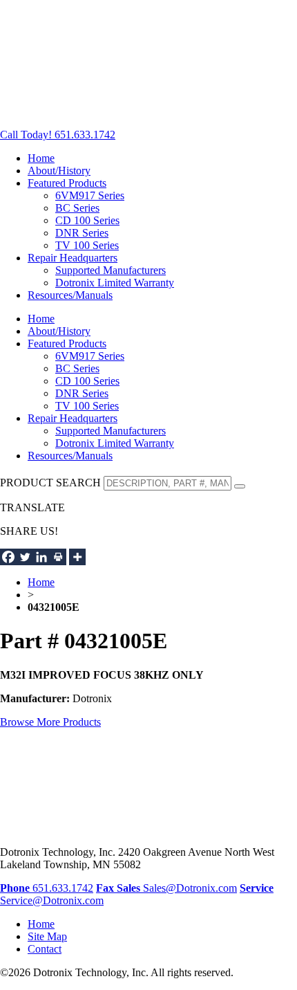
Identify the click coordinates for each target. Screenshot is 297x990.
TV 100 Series (87, 245)
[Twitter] (25, 557)
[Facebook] (8, 557)
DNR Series (81, 233)
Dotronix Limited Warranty (114, 282)
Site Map (47, 936)
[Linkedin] (41, 557)
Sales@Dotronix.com (177, 888)
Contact (44, 949)
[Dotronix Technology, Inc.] (103, 111)
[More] (77, 557)
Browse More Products (50, 722)
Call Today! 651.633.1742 (57, 134)
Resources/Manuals (70, 295)
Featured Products (67, 183)
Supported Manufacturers (110, 270)
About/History (59, 170)
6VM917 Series (89, 195)
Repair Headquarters (72, 258)
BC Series (77, 208)
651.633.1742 (46, 888)
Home (41, 158)
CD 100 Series (87, 220)
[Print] (58, 557)
